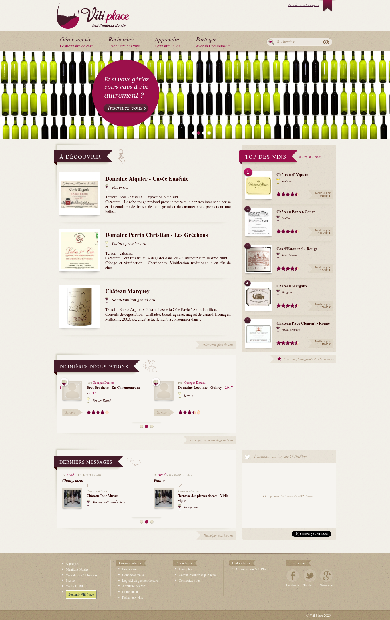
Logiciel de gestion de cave (140, 580)
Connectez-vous (133, 574)
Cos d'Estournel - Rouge (296, 249)
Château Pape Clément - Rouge (303, 323)
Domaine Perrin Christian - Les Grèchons (156, 235)
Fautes (159, 481)
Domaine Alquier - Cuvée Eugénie (146, 178)
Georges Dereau (103, 382)
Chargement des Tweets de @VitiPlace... (289, 496)
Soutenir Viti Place (81, 594)
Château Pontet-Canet (295, 212)
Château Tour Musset (102, 495)
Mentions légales (77, 569)
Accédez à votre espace (303, 5)
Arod (70, 474)
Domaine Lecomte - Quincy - (205, 387)
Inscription (129, 569)
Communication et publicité (197, 574)
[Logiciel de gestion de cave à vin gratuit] (195, 94)
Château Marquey (127, 291)
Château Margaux (291, 286)
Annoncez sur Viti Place (251, 569)
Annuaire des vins (134, 585)
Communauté (131, 591)
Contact (71, 586)
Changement (72, 481)
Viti (93, 14)
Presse (70, 580)
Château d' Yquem (292, 175)
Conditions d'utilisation (81, 575)
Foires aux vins (132, 597)
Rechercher (271, 42)
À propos (72, 563)
